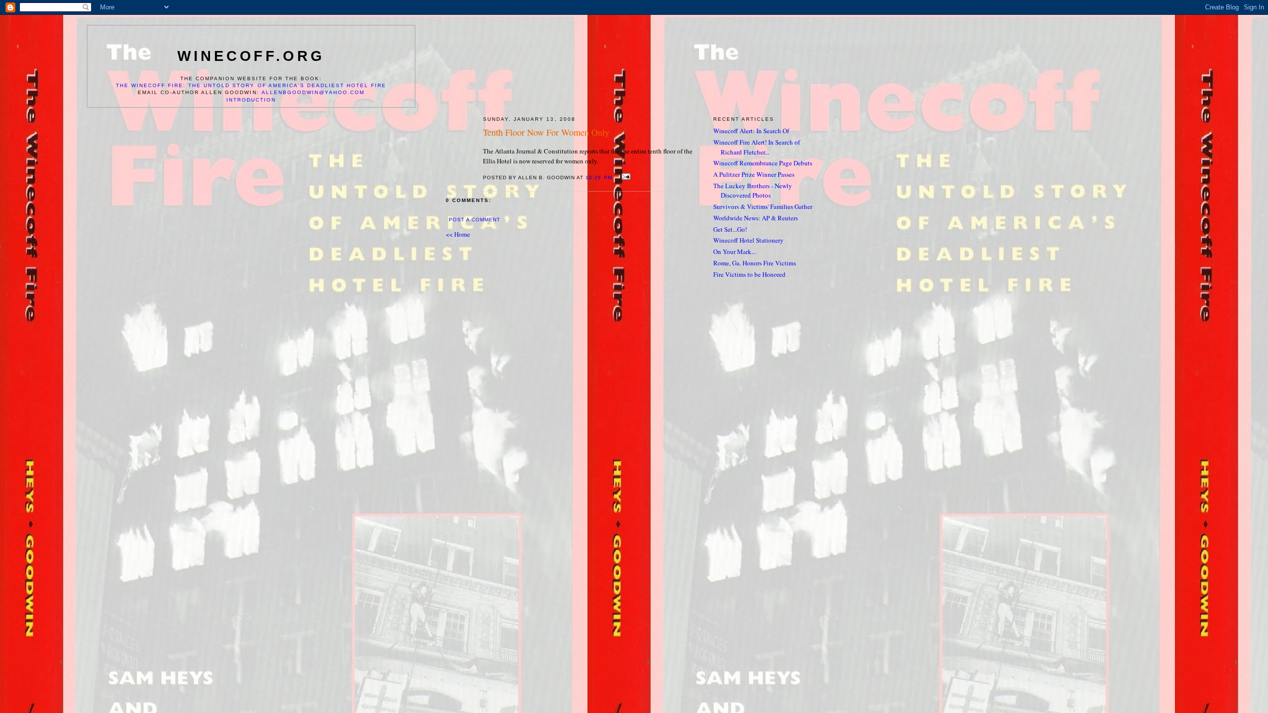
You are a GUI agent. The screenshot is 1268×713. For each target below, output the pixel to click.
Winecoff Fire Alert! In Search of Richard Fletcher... (756, 147)
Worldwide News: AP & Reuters (755, 217)
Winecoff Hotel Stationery (748, 240)
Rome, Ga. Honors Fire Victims (754, 262)
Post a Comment (474, 219)
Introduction (251, 99)
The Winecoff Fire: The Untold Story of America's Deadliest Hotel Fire (251, 85)
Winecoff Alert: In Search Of (751, 130)
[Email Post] (625, 176)
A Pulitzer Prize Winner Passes (753, 174)
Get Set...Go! (730, 229)
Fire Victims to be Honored (749, 274)
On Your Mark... (734, 251)
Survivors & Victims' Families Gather (762, 206)
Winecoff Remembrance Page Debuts (762, 162)
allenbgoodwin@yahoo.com (313, 92)
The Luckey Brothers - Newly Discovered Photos (752, 190)
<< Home (458, 234)
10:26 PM (598, 177)
